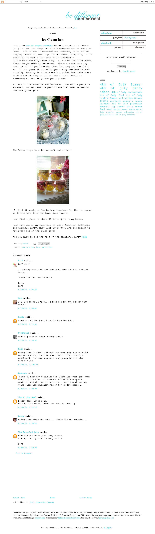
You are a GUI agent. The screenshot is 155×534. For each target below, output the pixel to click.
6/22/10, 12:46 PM (28, 365)
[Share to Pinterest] (48, 244)
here (75, 28)
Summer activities (121, 98)
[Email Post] (35, 244)
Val (20, 298)
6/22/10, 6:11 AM (27, 324)
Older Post (86, 498)
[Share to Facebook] (46, 244)
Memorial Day (107, 107)
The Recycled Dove (28, 432)
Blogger (108, 528)
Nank (20, 349)
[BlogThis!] (42, 244)
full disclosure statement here (69, 518)
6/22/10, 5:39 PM (27, 423)
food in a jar (27, 247)
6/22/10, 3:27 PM (27, 407)
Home (52, 498)
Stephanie (23, 333)
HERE (84, 237)
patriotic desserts (121, 101)
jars (38, 247)
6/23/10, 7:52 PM (27, 448)
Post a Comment (24, 453)
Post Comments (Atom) (42, 502)
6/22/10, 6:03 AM (27, 308)
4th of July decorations (127, 92)
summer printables (125, 112)
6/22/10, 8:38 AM (27, 340)
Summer (136, 84)
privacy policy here (106, 518)
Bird (20, 260)
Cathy (21, 416)
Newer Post (19, 498)
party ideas (47, 247)
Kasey (21, 317)
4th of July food (112, 95)
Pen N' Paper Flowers (39, 45)
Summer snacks (128, 109)
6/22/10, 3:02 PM (27, 389)
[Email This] (39, 244)
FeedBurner (129, 71)
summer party (125, 107)
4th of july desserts (125, 115)
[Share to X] (44, 244)
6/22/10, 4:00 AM (27, 290)
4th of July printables (127, 104)
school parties (113, 109)
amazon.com (40, 518)
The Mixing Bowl (27, 397)
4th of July (113, 84)
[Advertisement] (52, 476)
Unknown (22, 373)
